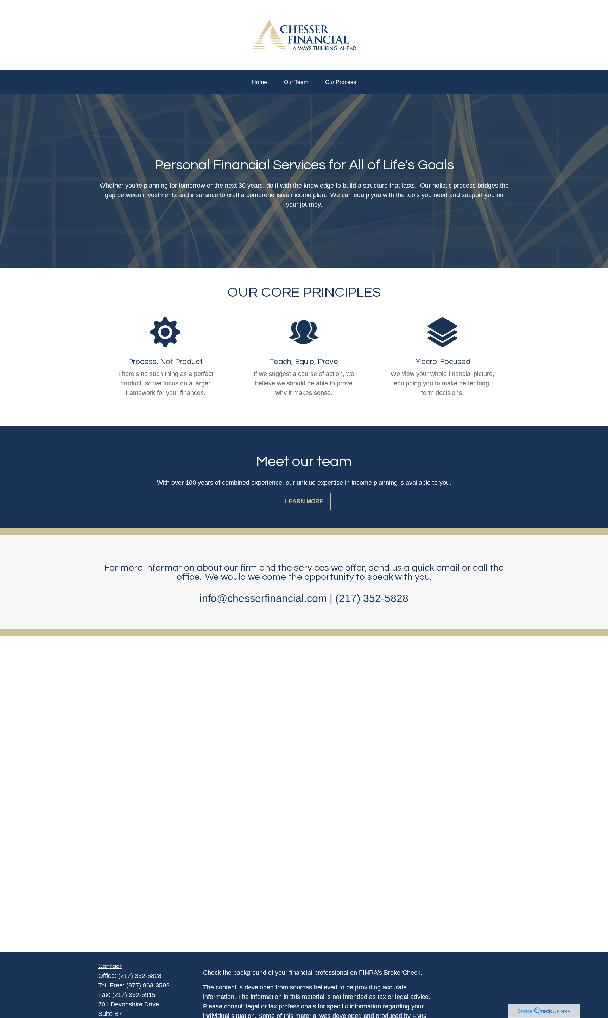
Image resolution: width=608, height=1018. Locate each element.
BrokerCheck (402, 972)
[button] (259, 82)
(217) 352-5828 (140, 975)
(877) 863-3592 (148, 985)
